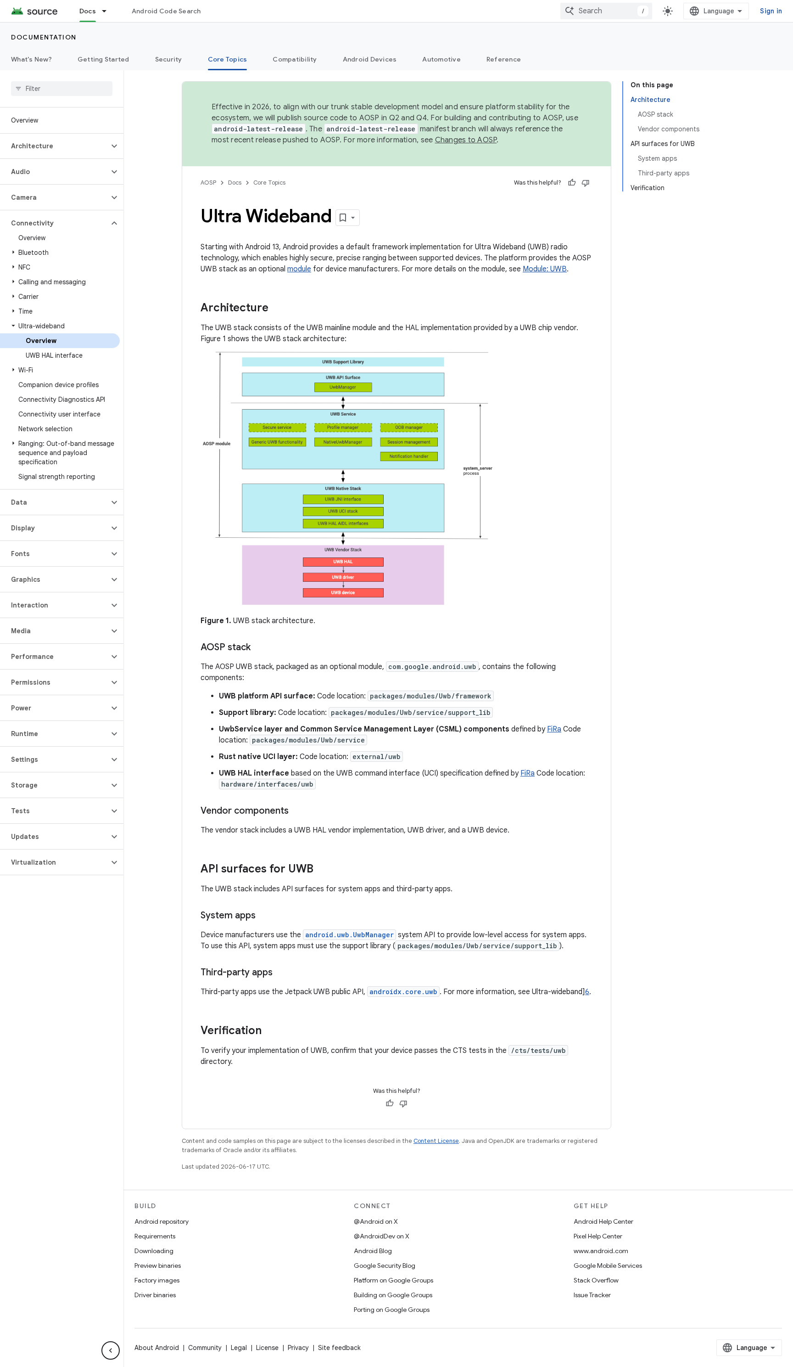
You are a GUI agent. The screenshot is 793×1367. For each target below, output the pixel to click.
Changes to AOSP (466, 140)
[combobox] (606, 11)
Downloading (153, 1251)
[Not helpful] (585, 183)
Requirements (154, 1236)
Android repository (161, 1221)
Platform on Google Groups (393, 1280)
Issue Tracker (592, 1295)
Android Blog (373, 1251)
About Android (156, 1347)
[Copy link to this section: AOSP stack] (260, 647)
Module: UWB (545, 269)
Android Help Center (603, 1221)
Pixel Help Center (598, 1236)
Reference (503, 59)
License (267, 1347)
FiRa (554, 729)
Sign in (771, 11)
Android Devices (370, 59)
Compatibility (295, 59)
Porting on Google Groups (392, 1309)
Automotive (441, 59)
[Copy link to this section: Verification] (271, 1031)
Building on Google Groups (393, 1295)
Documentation (44, 37)
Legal (239, 1347)
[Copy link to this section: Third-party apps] (282, 973)
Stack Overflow (596, 1280)
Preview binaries (157, 1265)
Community (205, 1347)
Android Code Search (166, 11)
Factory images (156, 1280)
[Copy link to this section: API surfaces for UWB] (322, 869)
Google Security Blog (384, 1265)
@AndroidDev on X (381, 1236)
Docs (87, 11)
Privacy (298, 1347)
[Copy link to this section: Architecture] (277, 308)
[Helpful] (572, 183)
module (299, 269)
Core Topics (227, 59)
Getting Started (103, 59)
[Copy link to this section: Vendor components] (298, 811)
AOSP (208, 182)
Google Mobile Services (608, 1265)
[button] (54, 146)
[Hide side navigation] (110, 1350)
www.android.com (601, 1251)
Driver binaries (155, 1295)
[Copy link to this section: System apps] (265, 916)
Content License (436, 1141)
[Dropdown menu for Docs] (108, 11)
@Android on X (376, 1221)
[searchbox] (61, 88)
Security (168, 59)
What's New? (31, 59)
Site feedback (339, 1347)
